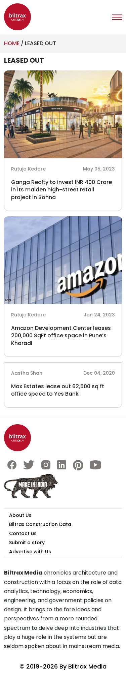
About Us (20, 515)
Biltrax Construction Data (40, 524)
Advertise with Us (30, 551)
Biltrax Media (87, 666)
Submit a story (27, 542)
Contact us (23, 533)
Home (11, 43)
